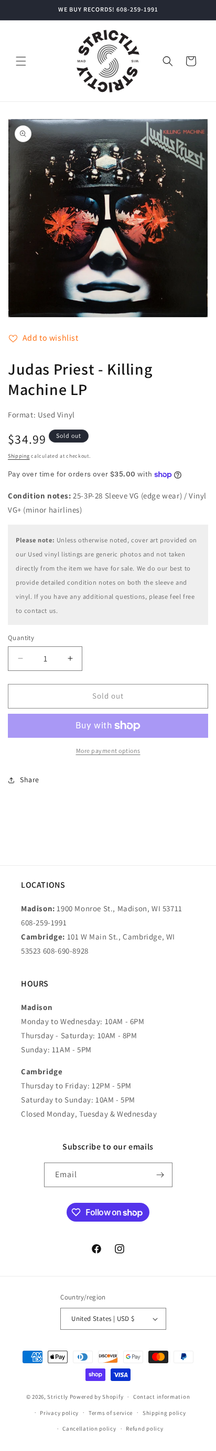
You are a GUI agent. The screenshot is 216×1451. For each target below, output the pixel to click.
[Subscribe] (160, 1175)
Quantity (21, 637)
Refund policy (144, 1428)
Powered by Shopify (97, 1396)
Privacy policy (59, 1413)
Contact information (161, 1396)
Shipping (19, 455)
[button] (21, 61)
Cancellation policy (89, 1428)
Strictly (57, 1396)
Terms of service (111, 1413)
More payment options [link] (108, 750)
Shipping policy (164, 1413)
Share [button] (29, 779)
